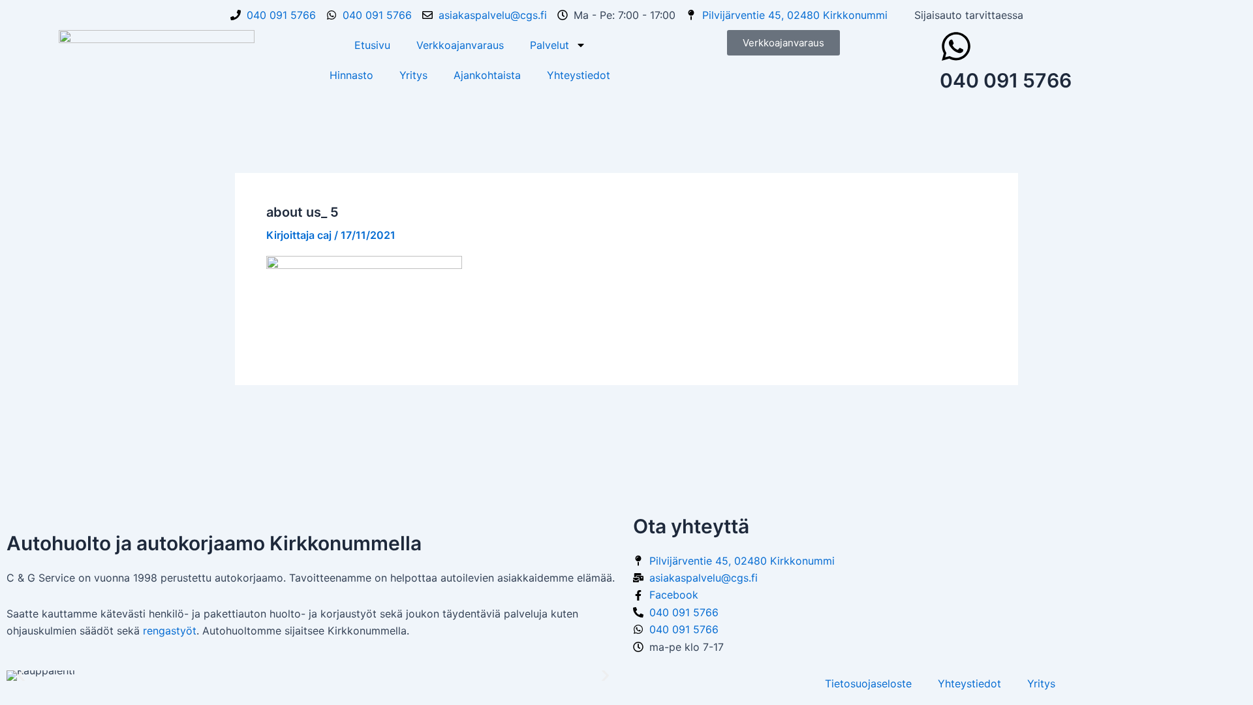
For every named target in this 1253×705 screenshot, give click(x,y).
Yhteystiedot (578, 75)
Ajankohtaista (487, 75)
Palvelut (549, 45)
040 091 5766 (1006, 80)
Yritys (413, 75)
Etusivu (372, 45)
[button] (21, 676)
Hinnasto (351, 75)
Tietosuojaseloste (868, 683)
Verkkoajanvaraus (460, 45)
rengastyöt (169, 630)
